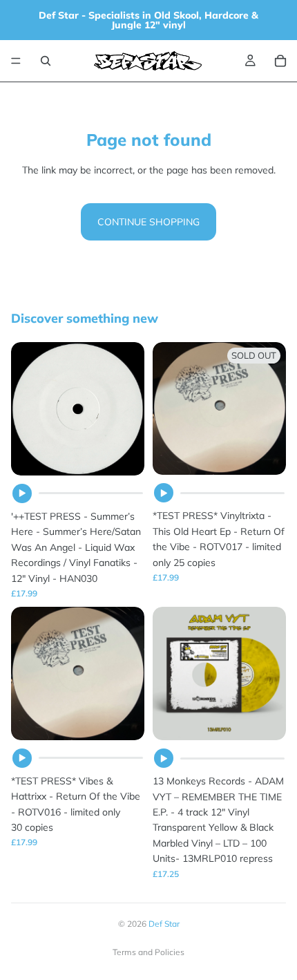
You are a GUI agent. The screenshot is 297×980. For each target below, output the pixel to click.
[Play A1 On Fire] (22, 758)
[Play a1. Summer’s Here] (22, 493)
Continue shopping (148, 222)
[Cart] (280, 61)
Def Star (164, 923)
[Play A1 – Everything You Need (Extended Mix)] (163, 758)
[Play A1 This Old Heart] (163, 492)
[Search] (45, 61)
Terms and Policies (148, 952)
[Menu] (16, 61)
